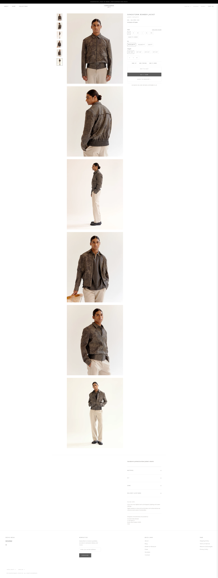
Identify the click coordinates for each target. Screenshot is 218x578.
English (187, 6)
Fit (128, 478)
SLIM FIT (150, 44)
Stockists (147, 552)
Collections (23, 6)
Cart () (211, 6)
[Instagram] (6, 545)
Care (129, 485)
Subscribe (85, 555)
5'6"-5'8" (138, 52)
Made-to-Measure (150, 546)
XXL (151, 33)
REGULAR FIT (131, 44)
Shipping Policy (204, 541)
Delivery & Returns (134, 493)
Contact (147, 555)
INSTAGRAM (9, 541)
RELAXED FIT (141, 44)
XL (146, 33)
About (6, 6)
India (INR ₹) (10, 569)
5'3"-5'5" (130, 52)
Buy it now (144, 74)
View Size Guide (156, 30)
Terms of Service (205, 544)
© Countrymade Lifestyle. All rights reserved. (22, 573)
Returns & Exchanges (206, 546)
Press (146, 549)
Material (130, 470)
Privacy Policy (204, 549)
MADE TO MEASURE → (144, 79)
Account (196, 6)
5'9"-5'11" (147, 52)
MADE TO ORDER (133, 37)
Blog (146, 544)
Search (203, 6)
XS (129, 33)
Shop (13, 6)
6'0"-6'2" (155, 52)
